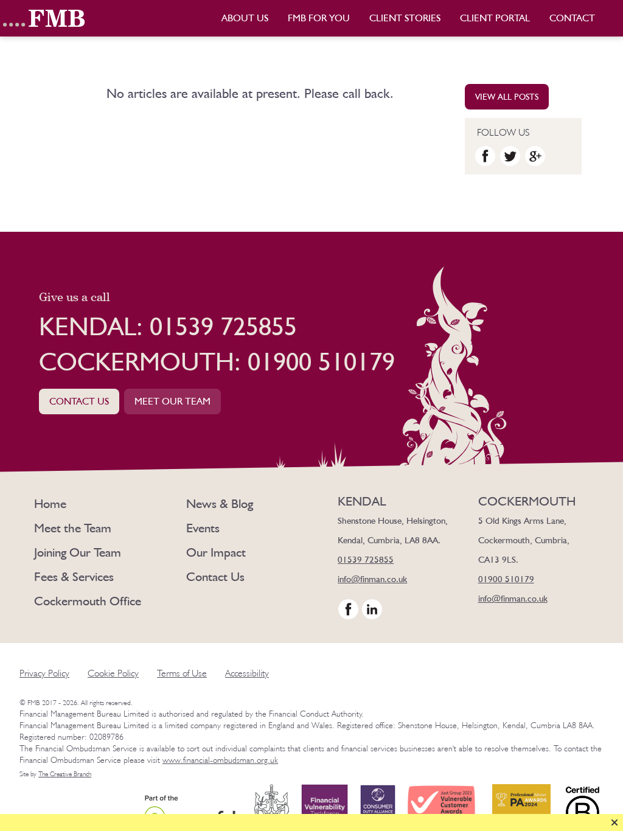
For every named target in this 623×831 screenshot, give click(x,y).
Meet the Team (72, 527)
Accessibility (247, 673)
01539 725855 (366, 559)
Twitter (510, 156)
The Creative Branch (64, 774)
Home (50, 503)
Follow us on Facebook (348, 609)
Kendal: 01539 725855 (168, 326)
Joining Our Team (77, 552)
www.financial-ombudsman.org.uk (220, 760)
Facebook (485, 156)
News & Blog (219, 503)
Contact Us (79, 401)
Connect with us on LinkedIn (372, 609)
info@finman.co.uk (372, 579)
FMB (45, 18)
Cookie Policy (113, 673)
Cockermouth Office (87, 600)
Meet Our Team (172, 401)
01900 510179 (506, 579)
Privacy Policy (44, 673)
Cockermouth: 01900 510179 (217, 361)
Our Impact (216, 552)
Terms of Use (182, 673)
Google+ (535, 156)
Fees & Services (74, 576)
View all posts (506, 97)
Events (203, 527)
